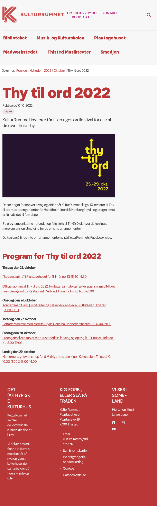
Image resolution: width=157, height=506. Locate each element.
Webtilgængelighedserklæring (75, 459)
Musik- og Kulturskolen (60, 38)
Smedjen (110, 52)
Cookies (68, 468)
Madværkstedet (20, 52)
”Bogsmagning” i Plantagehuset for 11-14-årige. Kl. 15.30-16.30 (44, 276)
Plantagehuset (110, 38)
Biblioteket (15, 38)
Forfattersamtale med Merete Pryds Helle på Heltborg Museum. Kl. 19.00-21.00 (56, 324)
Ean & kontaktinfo (75, 450)
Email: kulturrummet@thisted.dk (75, 439)
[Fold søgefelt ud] (149, 15)
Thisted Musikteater (69, 52)
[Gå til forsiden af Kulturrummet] (32, 15)
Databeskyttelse (74, 475)
